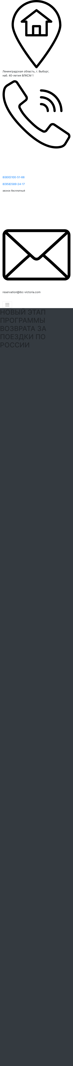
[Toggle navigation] (7, 304)
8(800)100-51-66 (14, 177)
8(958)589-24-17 (14, 184)
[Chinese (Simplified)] (5, 299)
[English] (9, 299)
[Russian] (13, 299)
